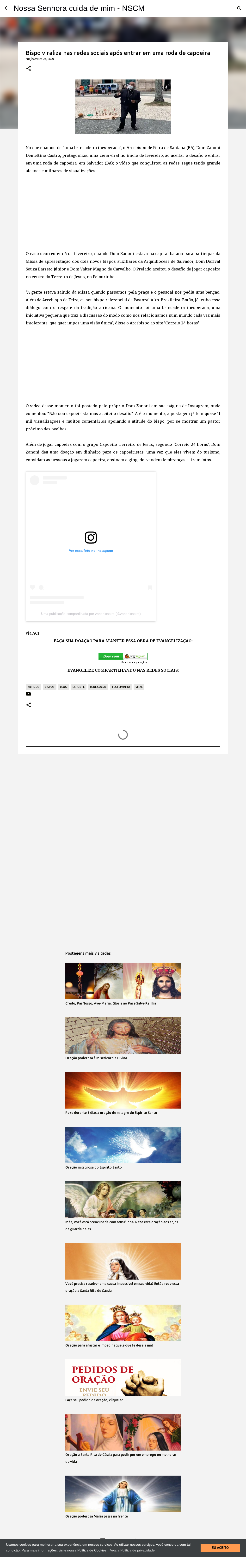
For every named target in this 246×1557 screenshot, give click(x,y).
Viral (138, 686)
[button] (28, 69)
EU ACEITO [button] (220, 1548)
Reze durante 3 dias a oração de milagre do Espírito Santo (111, 1113)
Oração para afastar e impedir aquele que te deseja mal (109, 1345)
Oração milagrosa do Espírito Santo (93, 1167)
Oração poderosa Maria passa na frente (96, 1516)
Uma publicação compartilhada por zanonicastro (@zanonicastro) (91, 614)
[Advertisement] (123, 208)
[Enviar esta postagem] (28, 695)
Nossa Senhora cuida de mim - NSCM (79, 8)
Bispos (50, 686)
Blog (63, 686)
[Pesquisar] (239, 8)
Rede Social (98, 686)
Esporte (79, 686)
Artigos (33, 686)
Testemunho (121, 686)
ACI (35, 633)
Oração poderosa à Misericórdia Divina (96, 1058)
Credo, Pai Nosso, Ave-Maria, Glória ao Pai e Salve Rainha (110, 1003)
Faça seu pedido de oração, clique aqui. (96, 1400)
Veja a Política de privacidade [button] (132, 1550)
